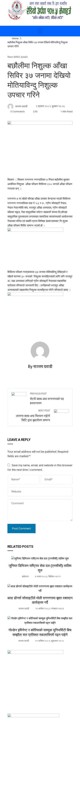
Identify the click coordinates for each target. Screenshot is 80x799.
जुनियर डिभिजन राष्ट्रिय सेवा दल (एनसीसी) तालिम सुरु (40, 568)
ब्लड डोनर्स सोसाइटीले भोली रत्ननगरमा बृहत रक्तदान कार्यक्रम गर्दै (40, 600)
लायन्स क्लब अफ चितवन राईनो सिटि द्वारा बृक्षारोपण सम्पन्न (33, 415)
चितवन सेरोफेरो (13, 57)
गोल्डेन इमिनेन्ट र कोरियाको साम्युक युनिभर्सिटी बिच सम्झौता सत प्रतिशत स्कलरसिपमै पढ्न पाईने (40, 632)
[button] (40, 31)
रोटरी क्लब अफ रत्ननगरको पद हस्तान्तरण (47, 398)
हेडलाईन (24, 57)
